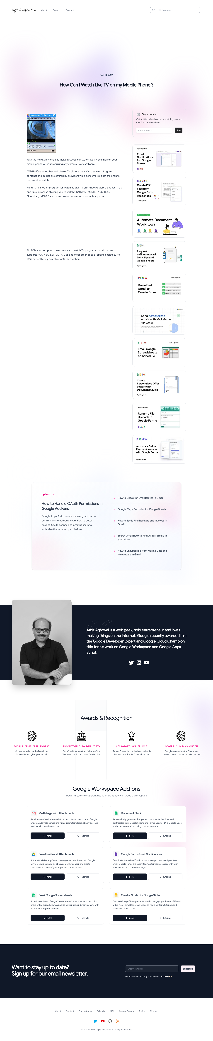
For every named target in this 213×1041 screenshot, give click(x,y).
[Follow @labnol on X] (95, 1021)
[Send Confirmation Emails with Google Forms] (159, 158)
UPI (112, 1011)
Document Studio (131, 813)
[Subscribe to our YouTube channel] (103, 1021)
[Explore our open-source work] (110, 1021)
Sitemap (154, 1011)
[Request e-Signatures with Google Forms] (159, 255)
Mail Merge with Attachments (56, 813)
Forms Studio (85, 1011)
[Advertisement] (106, 39)
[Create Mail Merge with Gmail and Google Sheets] (159, 320)
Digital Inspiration (103, 1029)
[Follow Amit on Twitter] (131, 662)
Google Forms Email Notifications (141, 854)
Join (179, 130)
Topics (56, 10)
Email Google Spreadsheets (55, 895)
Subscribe (188, 968)
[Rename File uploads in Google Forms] (159, 417)
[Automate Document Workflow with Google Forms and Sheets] (159, 223)
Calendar (101, 1011)
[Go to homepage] (24, 10)
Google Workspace (135, 646)
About (44, 10)
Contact (70, 10)
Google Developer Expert (114, 641)
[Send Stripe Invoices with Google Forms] (159, 449)
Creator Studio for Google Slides (140, 895)
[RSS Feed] (118, 1021)
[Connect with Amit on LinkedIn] (138, 662)
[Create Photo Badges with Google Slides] (159, 384)
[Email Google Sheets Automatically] (159, 352)
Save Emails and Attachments (56, 854)
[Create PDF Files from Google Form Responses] (159, 191)
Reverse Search (126, 1011)
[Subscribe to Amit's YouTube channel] (146, 662)
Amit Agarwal (98, 630)
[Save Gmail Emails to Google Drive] (159, 287)
